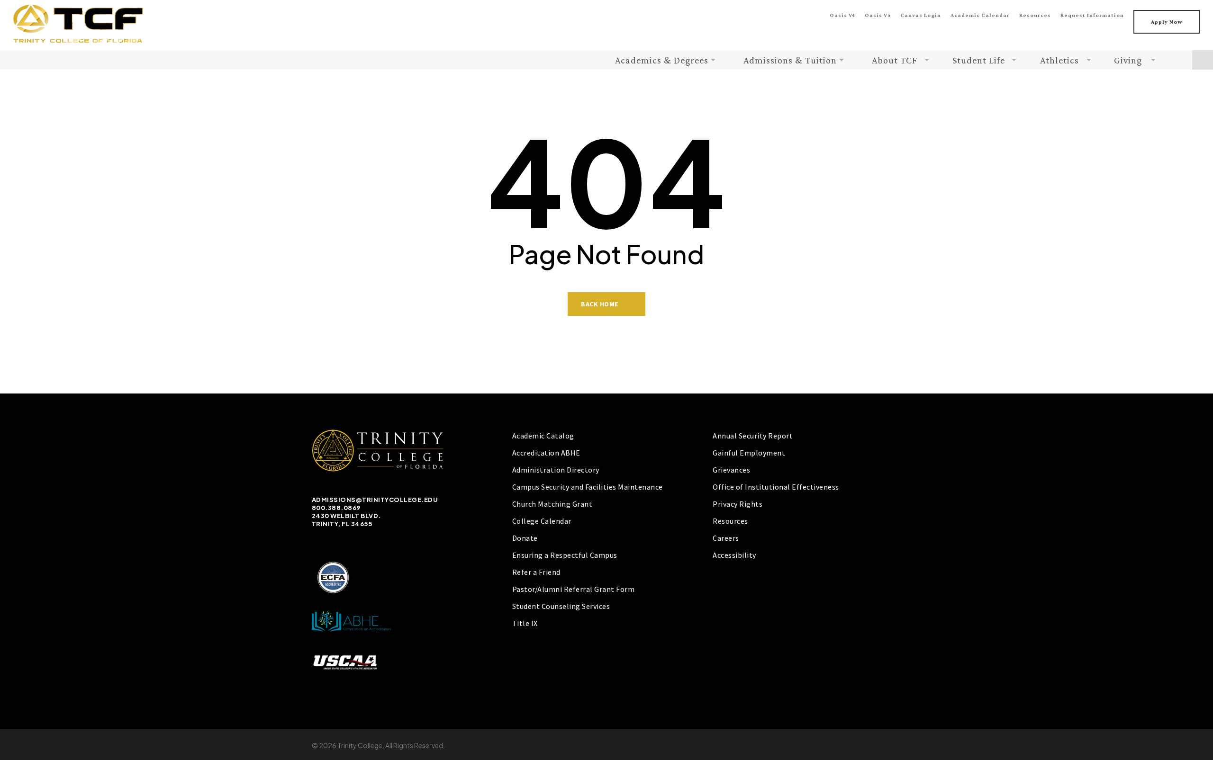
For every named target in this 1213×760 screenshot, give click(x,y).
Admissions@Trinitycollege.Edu (375, 499)
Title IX (525, 623)
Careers (726, 538)
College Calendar (541, 521)
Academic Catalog (543, 435)
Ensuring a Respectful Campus (564, 555)
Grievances (731, 469)
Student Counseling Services (561, 606)
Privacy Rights (737, 504)
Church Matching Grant (552, 504)
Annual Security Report (753, 435)
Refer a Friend (536, 572)
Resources (730, 521)
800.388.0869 (336, 507)
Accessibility (734, 555)
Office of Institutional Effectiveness (776, 487)
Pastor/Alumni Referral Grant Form (573, 589)
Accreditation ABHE (546, 452)
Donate (525, 538)
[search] (1202, 60)
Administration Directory (555, 469)
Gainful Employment (749, 452)
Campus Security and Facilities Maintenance (587, 487)
